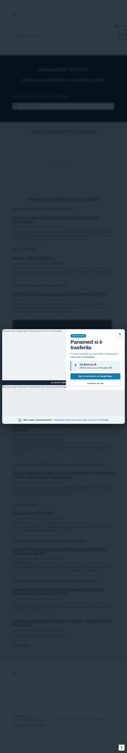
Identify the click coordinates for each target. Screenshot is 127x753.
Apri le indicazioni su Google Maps (95, 376)
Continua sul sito (95, 383)
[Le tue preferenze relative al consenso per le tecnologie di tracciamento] (122, 748)
